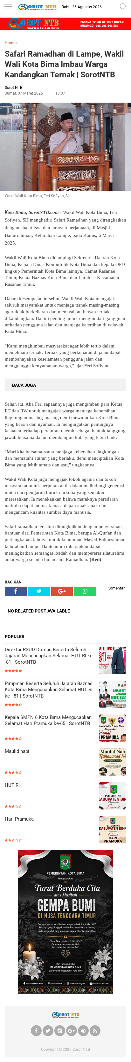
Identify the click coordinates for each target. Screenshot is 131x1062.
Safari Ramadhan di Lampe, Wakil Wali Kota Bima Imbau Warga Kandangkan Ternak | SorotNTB (64, 64)
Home (10, 43)
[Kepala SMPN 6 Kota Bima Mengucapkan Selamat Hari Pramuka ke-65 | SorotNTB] (112, 729)
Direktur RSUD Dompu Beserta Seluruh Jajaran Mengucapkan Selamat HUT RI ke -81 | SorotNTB (49, 656)
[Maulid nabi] (112, 762)
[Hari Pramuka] (112, 830)
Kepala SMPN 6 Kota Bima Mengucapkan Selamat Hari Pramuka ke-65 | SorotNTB (48, 721)
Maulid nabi (17, 751)
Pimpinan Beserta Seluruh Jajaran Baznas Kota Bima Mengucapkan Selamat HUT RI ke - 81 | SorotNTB (49, 690)
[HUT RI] (112, 796)
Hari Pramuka (19, 819)
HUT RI (12, 785)
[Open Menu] (8, 7)
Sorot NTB (81, 1049)
